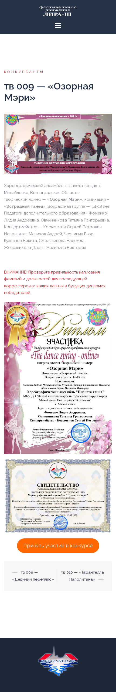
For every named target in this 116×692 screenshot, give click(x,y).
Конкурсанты (24, 72)
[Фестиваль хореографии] (58, 10)
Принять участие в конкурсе (58, 545)
